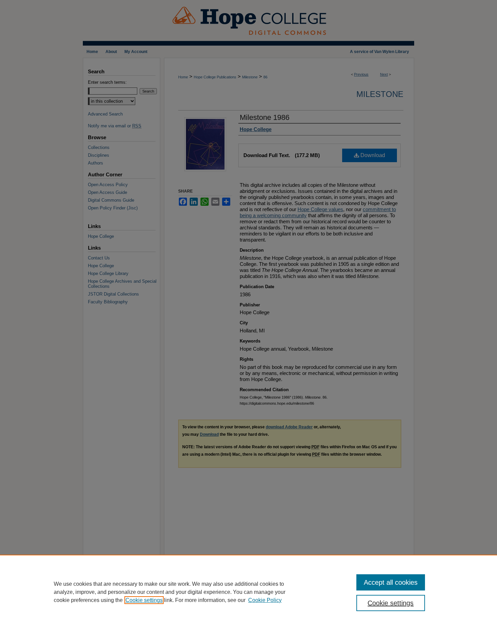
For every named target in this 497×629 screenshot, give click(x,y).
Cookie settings (144, 600)
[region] (248, 592)
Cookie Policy (265, 600)
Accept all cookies (391, 582)
